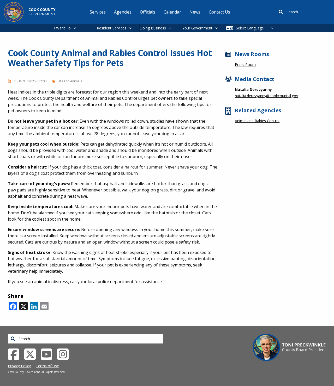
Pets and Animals (69, 81)
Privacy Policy (19, 365)
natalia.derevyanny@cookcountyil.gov (266, 95)
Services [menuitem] (98, 12)
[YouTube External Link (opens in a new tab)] (48, 354)
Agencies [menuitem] (123, 12)
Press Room (245, 64)
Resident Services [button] (111, 28)
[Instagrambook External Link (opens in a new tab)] (65, 354)
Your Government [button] (197, 28)
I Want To (62, 28)
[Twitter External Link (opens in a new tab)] (32, 354)
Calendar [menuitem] (172, 12)
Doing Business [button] (153, 28)
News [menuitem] (194, 12)
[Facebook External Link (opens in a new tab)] (15, 354)
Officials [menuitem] (147, 12)
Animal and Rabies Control (257, 120)
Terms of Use (47, 365)
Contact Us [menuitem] (219, 12)
